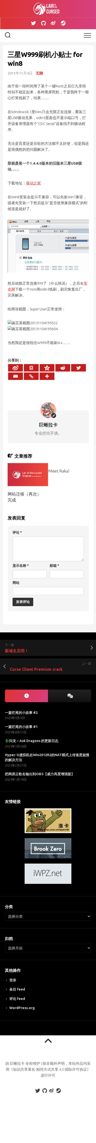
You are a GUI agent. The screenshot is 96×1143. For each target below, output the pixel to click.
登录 (12, 980)
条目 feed (17, 989)
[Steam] (63, 23)
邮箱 (54, 566)
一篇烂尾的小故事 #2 (21, 713)
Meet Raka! (58, 471)
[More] (47, 376)
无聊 (39, 73)
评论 (17, 532)
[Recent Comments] (69, 696)
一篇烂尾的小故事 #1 (21, 727)
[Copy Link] (31, 376)
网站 (16, 583)
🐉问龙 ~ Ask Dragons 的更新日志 (31, 741)
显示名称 (21, 566)
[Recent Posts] (26, 696)
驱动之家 (33, 183)
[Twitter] (33, 23)
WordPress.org (22, 1008)
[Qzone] (47, 368)
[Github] (43, 23)
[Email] (15, 376)
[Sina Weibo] (15, 368)
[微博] (53, 23)
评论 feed (17, 999)
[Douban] (31, 368)
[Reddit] (62, 368)
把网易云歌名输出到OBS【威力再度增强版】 (40, 774)
